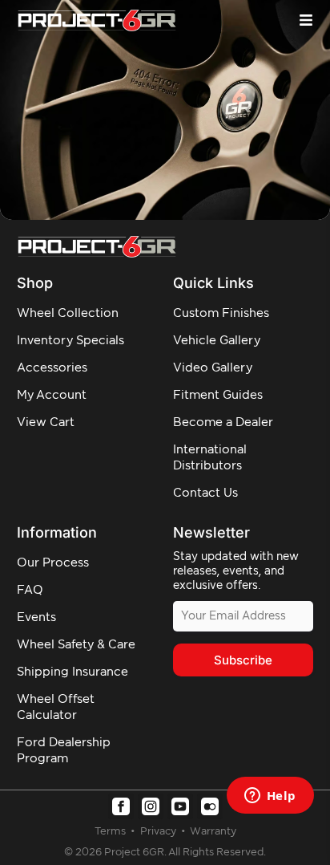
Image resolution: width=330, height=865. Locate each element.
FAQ (30, 590)
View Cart (45, 422)
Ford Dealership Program (64, 751)
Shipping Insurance (72, 672)
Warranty (213, 831)
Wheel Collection (68, 313)
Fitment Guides (218, 395)
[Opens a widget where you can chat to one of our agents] (270, 797)
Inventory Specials (70, 341)
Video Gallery (212, 368)
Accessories (52, 368)
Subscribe (243, 660)
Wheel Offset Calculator (56, 707)
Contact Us (205, 493)
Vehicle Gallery (216, 341)
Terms (111, 831)
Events (36, 617)
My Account (52, 395)
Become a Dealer (223, 422)
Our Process (53, 563)
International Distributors (210, 458)
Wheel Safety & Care (76, 645)
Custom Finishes (221, 313)
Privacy (159, 831)
